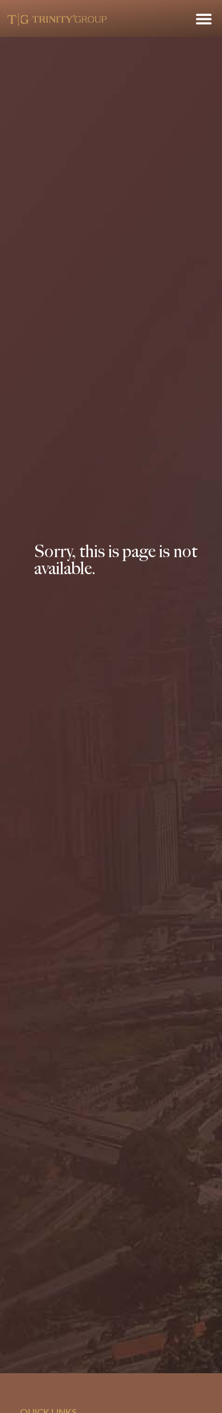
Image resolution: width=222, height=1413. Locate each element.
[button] (203, 18)
